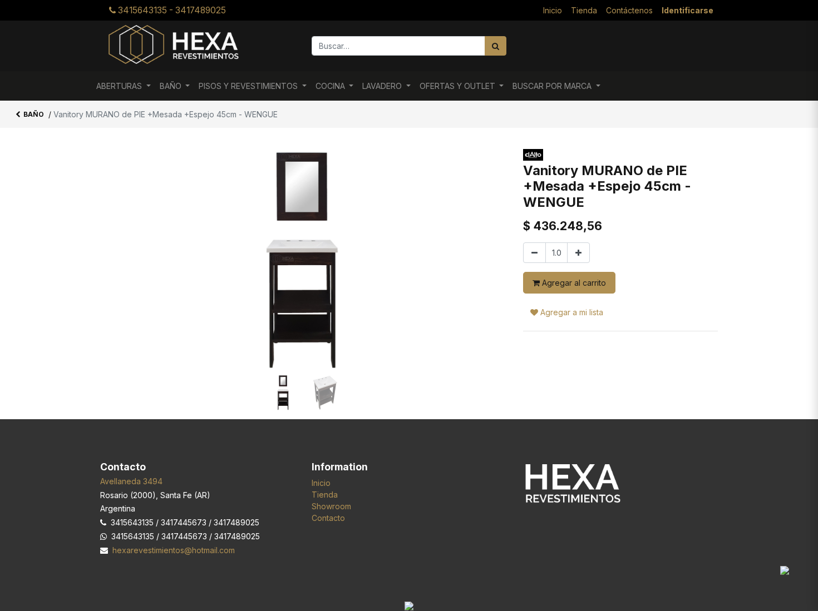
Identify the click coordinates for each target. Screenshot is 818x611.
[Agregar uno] (578, 252)
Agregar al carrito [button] (573, 282)
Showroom (331, 506)
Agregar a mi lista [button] (570, 312)
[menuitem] (552, 10)
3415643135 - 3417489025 (171, 10)
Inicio (321, 483)
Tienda (325, 494)
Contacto (328, 518)
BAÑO (33, 114)
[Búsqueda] (495, 46)
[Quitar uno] (534, 252)
